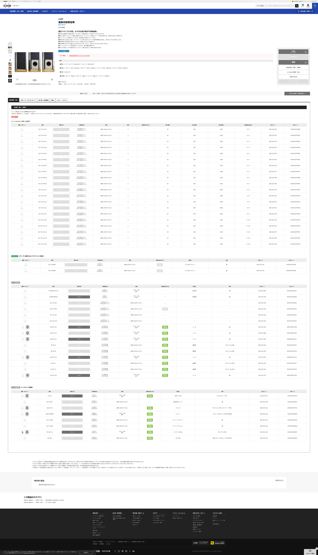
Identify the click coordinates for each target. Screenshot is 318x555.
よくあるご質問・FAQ (293, 72)
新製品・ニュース (97, 533)
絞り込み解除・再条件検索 (297, 93)
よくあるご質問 (196, 516)
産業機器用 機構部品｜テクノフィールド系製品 (304, 1)
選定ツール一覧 (136, 516)
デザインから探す (97, 525)
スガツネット (16, 6)
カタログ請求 (156, 518)
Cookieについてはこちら (29, 553)
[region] (159, 185)
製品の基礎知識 (96, 535)
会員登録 (215, 516)
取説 (293, 62)
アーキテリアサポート (198, 520)
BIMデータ (135, 525)
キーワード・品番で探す (98, 516)
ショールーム (176, 516)
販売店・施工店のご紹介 (198, 522)
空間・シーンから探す (98, 522)
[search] (296, 5)
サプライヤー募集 (197, 531)
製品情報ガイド (86, 467)
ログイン (215, 518)
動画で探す (95, 530)
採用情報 (102, 544)
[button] (54, 62)
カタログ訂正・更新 (157, 522)
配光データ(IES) (136, 520)
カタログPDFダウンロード (159, 520)
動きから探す (96, 520)
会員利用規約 (216, 524)
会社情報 (95, 544)
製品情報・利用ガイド (123, 542)
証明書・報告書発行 (197, 525)
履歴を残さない (280, 480)
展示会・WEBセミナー (178, 518)
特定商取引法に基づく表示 (138, 542)
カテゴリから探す (97, 518)
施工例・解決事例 (117, 516)
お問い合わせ (293, 77)
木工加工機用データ (137, 518)
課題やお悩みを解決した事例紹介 (119, 518)
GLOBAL (108, 544)
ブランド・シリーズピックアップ (99, 527)
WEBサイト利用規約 (63, 467)
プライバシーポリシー (75, 467)
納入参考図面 (136, 522)
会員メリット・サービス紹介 (219, 521)
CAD (293, 51)
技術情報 (195, 527)
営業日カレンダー (197, 529)
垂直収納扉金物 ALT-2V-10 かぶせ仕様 (79, 56)
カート (79, 297)
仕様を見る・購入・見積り (293, 68)
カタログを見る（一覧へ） (159, 516)
